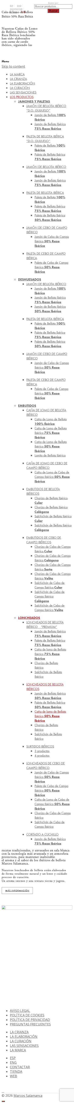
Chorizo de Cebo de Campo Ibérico (53, 548)
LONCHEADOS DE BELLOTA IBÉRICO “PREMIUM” (45, 624)
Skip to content (13, 66)
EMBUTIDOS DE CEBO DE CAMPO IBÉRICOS (43, 539)
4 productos (42, 755)
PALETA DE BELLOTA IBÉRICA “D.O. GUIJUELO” (45, 138)
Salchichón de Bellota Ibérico (53, 518)
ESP (11, 5)
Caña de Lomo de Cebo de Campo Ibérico (52, 476)
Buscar (53, 10)
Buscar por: (53, 3)
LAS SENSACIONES (24, 1045)
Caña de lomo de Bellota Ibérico (50, 654)
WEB (13, 1076)
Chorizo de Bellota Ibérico (51, 500)
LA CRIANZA (19, 1032)
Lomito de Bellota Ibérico (50, 455)
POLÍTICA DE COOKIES (27, 1015)
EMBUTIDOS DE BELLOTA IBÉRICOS (43, 491)
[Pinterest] (3, 1091)
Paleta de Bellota (50, 147)
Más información (17, 890)
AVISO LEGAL (20, 1010)
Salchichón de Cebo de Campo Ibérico (50, 585)
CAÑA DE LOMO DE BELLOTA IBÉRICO (46, 412)
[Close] (3, 1101)
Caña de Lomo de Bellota (51, 421)
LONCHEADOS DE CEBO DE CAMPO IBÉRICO (45, 765)
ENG (19, 5)
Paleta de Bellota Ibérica (50, 156)
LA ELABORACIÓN (23, 1036)
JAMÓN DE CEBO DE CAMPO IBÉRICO (46, 229)
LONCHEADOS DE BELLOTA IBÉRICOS (45, 686)
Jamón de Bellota (50, 117)
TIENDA (16, 1071)
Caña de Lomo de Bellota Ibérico (51, 432)
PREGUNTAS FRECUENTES (30, 1024)
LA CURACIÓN (20, 1041)
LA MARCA (18, 1050)
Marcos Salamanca (28, 1095)
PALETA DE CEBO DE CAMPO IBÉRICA (46, 255)
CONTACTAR (16, 9)
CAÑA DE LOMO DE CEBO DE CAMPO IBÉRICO (46, 465)
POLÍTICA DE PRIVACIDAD (30, 1019)
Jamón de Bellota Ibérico (50, 126)
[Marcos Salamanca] (55, 45)
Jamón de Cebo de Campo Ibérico (52, 241)
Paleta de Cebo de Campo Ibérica (51, 267)
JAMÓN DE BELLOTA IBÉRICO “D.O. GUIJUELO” (46, 108)
